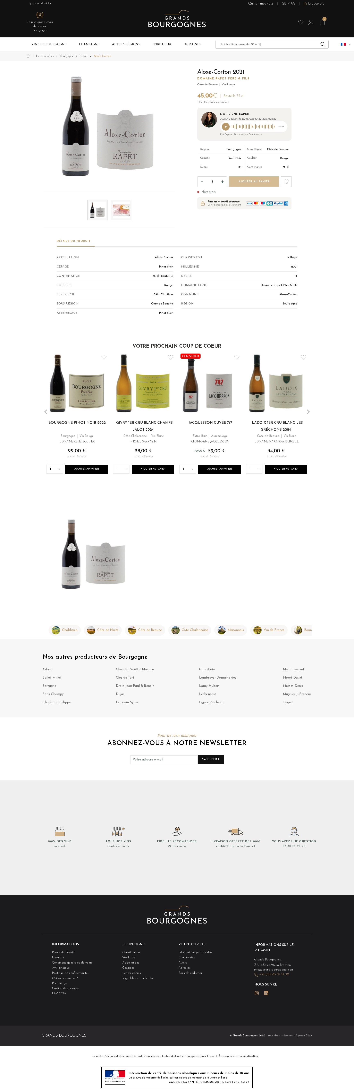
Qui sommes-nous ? (65, 978)
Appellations (130, 962)
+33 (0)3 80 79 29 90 (274, 974)
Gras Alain (207, 669)
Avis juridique (61, 967)
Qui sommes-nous (260, 3)
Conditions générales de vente (72, 962)
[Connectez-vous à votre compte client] (310, 22)
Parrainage (59, 983)
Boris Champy (53, 694)
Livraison (58, 957)
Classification (131, 952)
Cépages (128, 967)
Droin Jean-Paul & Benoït (135, 686)
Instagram (256, 993)
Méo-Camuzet (293, 669)
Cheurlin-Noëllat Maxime (135, 669)
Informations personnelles (195, 952)
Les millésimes (131, 973)
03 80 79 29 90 (42, 3)
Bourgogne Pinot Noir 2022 (77, 423)
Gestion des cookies (65, 988)
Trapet (288, 702)
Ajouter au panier (86, 469)
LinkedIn (266, 993)
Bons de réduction (190, 973)
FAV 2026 (59, 993)
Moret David (292, 677)
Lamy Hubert (209, 686)
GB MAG (288, 3)
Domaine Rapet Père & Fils (223, 78)
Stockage (128, 957)
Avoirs (182, 962)
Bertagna (49, 686)
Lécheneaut (208, 694)
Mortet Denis (293, 686)
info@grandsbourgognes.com (274, 969)
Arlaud (47, 669)
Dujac (120, 694)
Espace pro (316, 3)
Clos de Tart (125, 677)
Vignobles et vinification (138, 978)
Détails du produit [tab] (74, 241)
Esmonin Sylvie (127, 702)
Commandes (186, 957)
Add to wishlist (286, 182)
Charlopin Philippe (56, 702)
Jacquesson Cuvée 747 (210, 423)
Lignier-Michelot (211, 702)
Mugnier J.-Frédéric (297, 694)
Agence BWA (303, 1035)
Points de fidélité (63, 952)
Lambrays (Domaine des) (218, 677)
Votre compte (192, 944)
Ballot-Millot (51, 677)
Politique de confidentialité (70, 973)
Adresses (184, 967)
